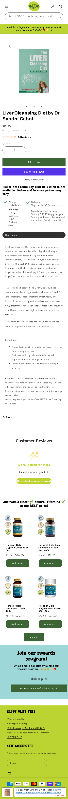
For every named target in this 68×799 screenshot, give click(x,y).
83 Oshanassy (14, 728)
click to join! (39, 679)
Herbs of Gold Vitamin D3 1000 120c (15, 608)
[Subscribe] (43, 763)
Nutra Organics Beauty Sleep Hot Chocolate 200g (38, 791)
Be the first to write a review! (34, 481)
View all (34, 637)
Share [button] (9, 417)
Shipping (5, 130)
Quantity (6, 143)
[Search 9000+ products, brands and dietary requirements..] (59, 16)
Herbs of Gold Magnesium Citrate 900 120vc (49, 608)
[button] (6, 6)
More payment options (34, 179)
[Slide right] (41, 106)
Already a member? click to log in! (39, 688)
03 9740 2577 (14, 737)
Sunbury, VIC (13, 211)
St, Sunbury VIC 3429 (33, 728)
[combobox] (34, 16)
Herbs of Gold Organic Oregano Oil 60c (17, 548)
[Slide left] (26, 106)
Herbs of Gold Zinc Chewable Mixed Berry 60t (49, 548)
